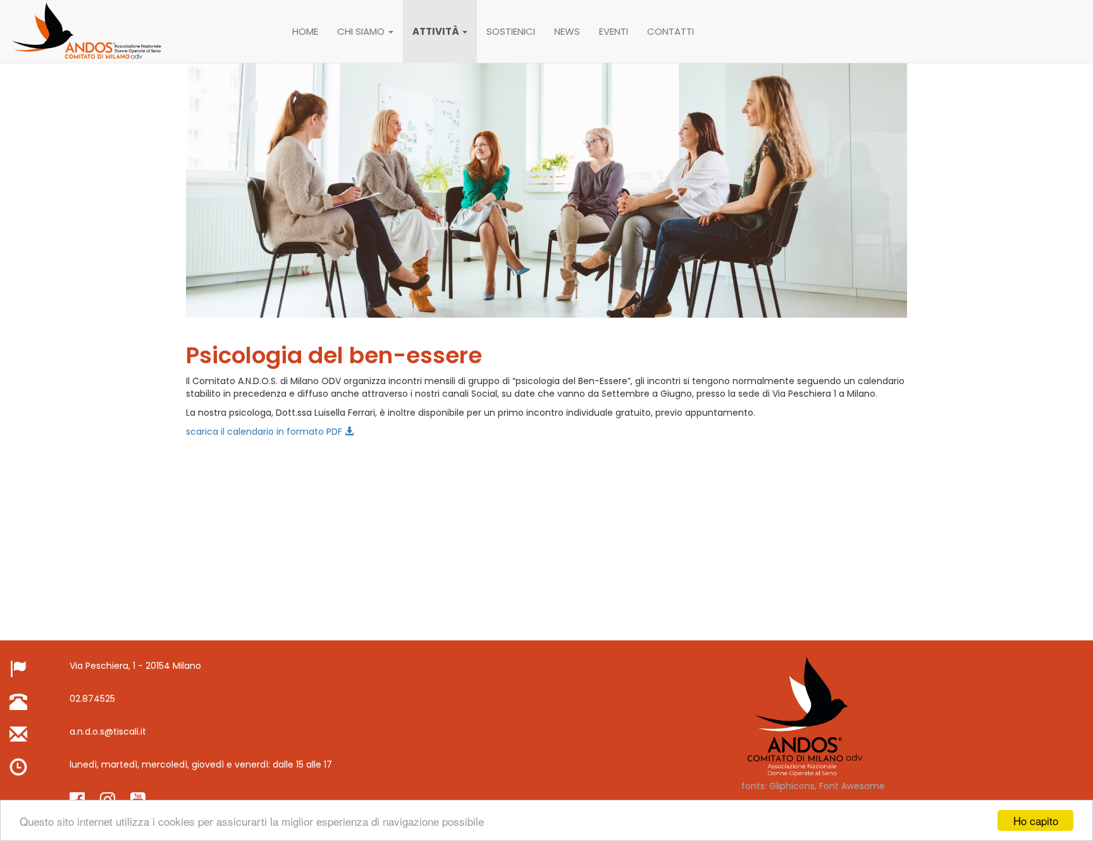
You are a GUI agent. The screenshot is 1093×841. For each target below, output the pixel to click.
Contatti (670, 31)
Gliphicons (792, 786)
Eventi (613, 31)
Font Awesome (852, 786)
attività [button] (436, 31)
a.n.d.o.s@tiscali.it (108, 731)
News (567, 31)
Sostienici (510, 31)
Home (305, 31)
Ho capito (1035, 820)
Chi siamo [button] (362, 31)
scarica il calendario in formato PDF (265, 431)
